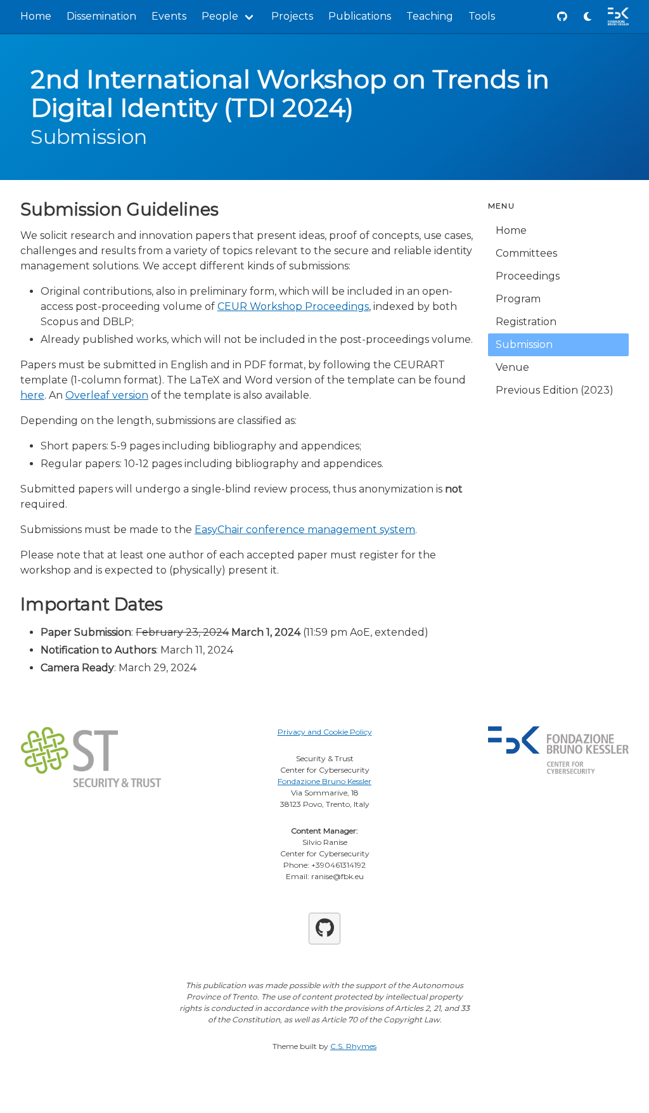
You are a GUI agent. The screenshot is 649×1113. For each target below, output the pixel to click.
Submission (524, 344)
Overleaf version (106, 395)
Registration (526, 322)
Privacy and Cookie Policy (325, 732)
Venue (512, 367)
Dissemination (101, 16)
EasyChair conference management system (305, 530)
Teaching (429, 16)
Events (168, 16)
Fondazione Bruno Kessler (324, 781)
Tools (481, 16)
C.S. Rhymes (353, 1046)
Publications (359, 16)
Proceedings (528, 276)
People (220, 16)
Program (518, 299)
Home (35, 16)
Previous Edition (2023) (555, 390)
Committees (526, 253)
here (32, 395)
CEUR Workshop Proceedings (293, 306)
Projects (292, 16)
